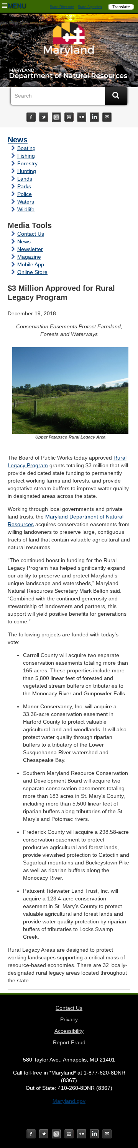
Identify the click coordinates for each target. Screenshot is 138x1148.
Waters (25, 202)
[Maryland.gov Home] (69, 41)
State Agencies (90, 7)
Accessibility (69, 1031)
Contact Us (30, 234)
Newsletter (30, 249)
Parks (24, 186)
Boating (26, 148)
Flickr (81, 117)
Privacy (69, 1019)
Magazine (29, 257)
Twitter (43, 117)
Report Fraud (69, 1042)
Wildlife (25, 209)
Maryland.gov (69, 1101)
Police (24, 194)
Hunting (26, 171)
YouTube (69, 117)
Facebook (31, 117)
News (18, 139)
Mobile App (30, 264)
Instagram (56, 117)
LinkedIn (94, 117)
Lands (24, 179)
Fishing (26, 156)
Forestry (27, 163)
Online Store (32, 272)
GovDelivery (107, 117)
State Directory (62, 7)
